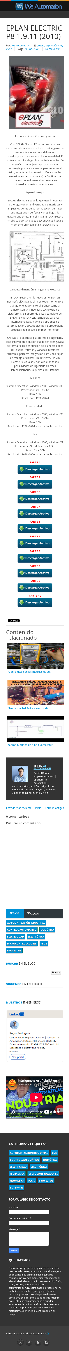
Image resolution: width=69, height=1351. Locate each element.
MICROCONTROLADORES (22, 943)
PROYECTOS (14, 950)
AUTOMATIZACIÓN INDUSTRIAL (26, 922)
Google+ (20, 1342)
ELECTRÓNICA (36, 936)
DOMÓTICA (47, 929)
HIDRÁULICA (17, 1173)
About (35, 913)
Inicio (38, 808)
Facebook (29, 1342)
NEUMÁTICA (17, 1180)
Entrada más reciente (18, 808)
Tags (16, 913)
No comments (52, 49)
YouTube (46, 1342)
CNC (54, 1153)
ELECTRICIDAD (32, 49)
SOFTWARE (16, 1187)
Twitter (37, 1343)
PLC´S (44, 943)
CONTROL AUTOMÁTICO (21, 929)
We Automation (21, 45)
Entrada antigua (54, 808)
